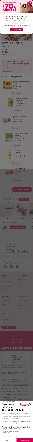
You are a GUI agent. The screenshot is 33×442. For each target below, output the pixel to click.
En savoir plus (16, 29)
